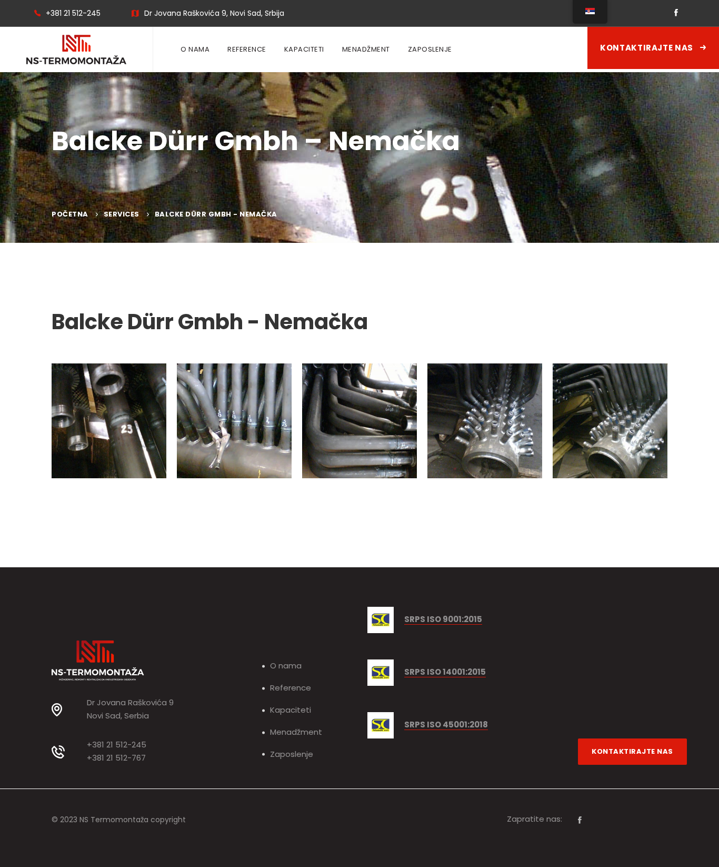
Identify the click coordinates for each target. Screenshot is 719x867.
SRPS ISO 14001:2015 (445, 672)
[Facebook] (580, 820)
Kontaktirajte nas (647, 47)
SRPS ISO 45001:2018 (446, 725)
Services (121, 214)
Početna (70, 214)
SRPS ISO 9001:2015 (443, 620)
